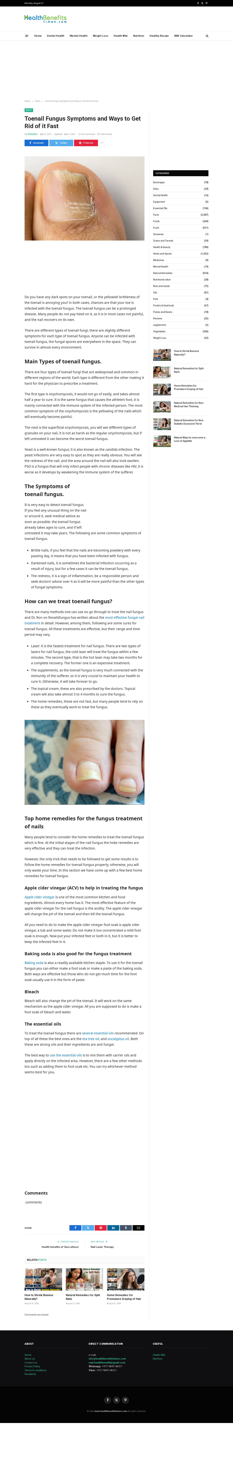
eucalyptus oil (118, 1039)
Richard (32, 134)
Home (38, 35)
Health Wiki (121, 35)
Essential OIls (160, 208)
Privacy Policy (32, 1366)
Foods (156, 221)
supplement (159, 325)
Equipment (159, 201)
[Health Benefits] (46, 19)
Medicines (158, 260)
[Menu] (26, 35)
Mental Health (79, 35)
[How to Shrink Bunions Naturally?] (43, 1279)
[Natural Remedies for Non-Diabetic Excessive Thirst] (162, 424)
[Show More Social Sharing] (102, 143)
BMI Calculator (183, 35)
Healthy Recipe (159, 35)
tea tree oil (90, 1039)
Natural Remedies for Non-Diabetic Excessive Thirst (189, 422)
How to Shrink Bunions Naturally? (39, 1297)
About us (30, 1358)
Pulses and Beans (162, 312)
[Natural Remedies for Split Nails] (84, 1279)
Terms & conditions (36, 1370)
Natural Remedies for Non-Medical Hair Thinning (189, 405)
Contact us (31, 1362)
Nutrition (138, 35)
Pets (155, 299)
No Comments (88, 134)
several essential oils (98, 1033)
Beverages (159, 182)
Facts (29, 110)
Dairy (156, 188)
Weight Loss (100, 35)
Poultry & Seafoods (163, 305)
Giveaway (158, 234)
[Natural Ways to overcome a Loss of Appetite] (162, 441)
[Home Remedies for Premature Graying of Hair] (125, 1279)
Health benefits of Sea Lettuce (60, 1246)
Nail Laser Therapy (102, 1246)
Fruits (156, 227)
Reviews (157, 318)
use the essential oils (66, 1055)
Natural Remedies (162, 273)
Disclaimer (30, 1374)
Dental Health (55, 35)
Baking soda (34, 963)
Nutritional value (162, 279)
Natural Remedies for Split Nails (83, 1297)
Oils (155, 292)
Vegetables (159, 331)
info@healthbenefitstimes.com (107, 1358)
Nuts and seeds (161, 286)
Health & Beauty (161, 247)
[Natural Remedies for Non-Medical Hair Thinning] (162, 407)
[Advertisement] (116, 70)
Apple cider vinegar (40, 897)
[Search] (206, 36)
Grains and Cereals (163, 240)
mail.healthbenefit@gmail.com (107, 1362)
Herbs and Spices (162, 253)
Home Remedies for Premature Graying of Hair (124, 1297)
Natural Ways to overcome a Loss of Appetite (189, 439)
